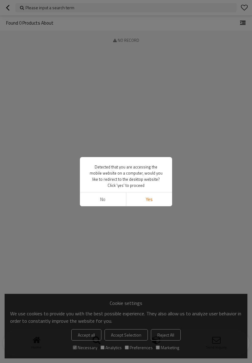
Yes (149, 199)
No (102, 199)
